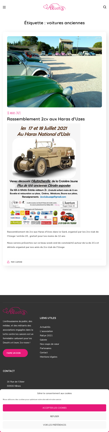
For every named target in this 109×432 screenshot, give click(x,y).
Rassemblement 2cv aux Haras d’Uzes (46, 119)
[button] (104, 7)
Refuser (54, 416)
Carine (18, 262)
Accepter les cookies (55, 407)
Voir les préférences (54, 424)
